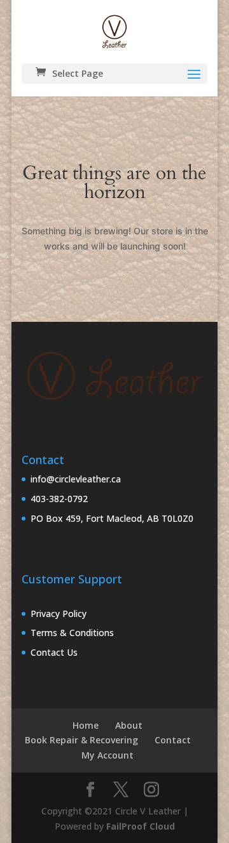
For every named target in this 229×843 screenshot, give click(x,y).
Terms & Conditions (72, 633)
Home (86, 725)
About (128, 725)
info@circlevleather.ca (76, 479)
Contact (173, 740)
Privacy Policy (59, 613)
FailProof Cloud (140, 826)
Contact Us (54, 652)
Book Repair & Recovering (81, 740)
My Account (107, 755)
